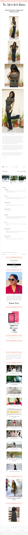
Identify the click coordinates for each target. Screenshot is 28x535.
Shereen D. (6, 189)
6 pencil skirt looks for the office (14, 438)
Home (14, 254)
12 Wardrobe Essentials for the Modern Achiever (14, 499)
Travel (7, 359)
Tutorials (10, 359)
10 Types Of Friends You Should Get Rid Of (14, 395)
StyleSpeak (16, 358)
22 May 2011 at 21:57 (6, 203)
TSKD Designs (19, 358)
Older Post (24, 254)
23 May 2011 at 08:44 (6, 229)
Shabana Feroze (7, 202)
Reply (25, 189)
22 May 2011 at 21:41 (6, 196)
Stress (13, 358)
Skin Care (10, 358)
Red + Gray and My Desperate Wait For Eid (14, 427)
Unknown (6, 214)
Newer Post (4, 254)
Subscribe (14, 264)
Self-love (7, 358)
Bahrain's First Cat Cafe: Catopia (14, 405)
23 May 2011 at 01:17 (6, 215)
